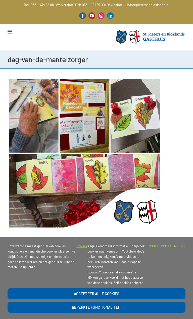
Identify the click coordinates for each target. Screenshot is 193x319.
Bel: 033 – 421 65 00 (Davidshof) (99, 5)
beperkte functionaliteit (96, 307)
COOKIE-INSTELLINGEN (166, 246)
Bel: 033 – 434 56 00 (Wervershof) (49, 5)
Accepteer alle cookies (96, 293)
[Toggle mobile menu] (10, 31)
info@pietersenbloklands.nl (148, 5)
